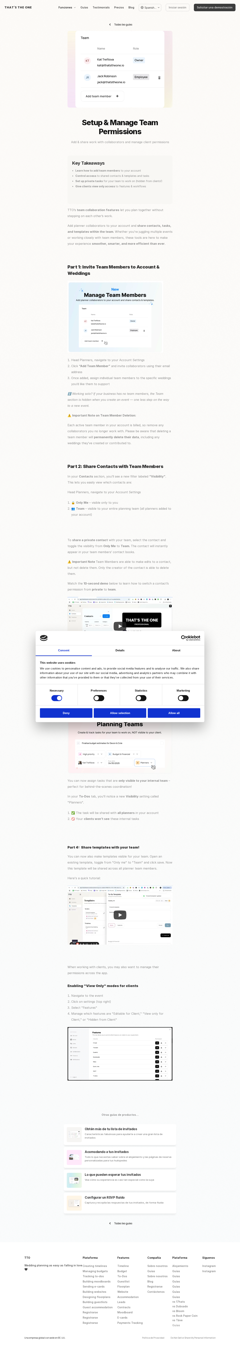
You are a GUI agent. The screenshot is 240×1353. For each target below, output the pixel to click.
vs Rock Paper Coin (185, 1315)
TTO (27, 1257)
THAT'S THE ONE (18, 7)
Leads (121, 1302)
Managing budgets (95, 1271)
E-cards (122, 1317)
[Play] (120, 626)
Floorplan (123, 1286)
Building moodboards (97, 1281)
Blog (131, 7)
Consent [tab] (63, 650)
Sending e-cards (94, 1286)
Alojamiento (180, 1265)
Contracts (123, 1307)
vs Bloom (178, 1311)
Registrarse (90, 1312)
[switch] (99, 698)
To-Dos (122, 1276)
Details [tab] (120, 650)
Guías (84, 7)
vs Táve (177, 1320)
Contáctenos (156, 1291)
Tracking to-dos (93, 1276)
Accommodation (128, 1297)
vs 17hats (178, 1301)
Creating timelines (95, 1265)
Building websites (94, 1291)
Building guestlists (95, 1302)
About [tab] (176, 650)
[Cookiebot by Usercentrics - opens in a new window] (183, 638)
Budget (122, 1271)
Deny (66, 713)
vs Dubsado (180, 1306)
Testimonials (101, 7)
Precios (119, 7)
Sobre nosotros (157, 1265)
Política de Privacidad (153, 1337)
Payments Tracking (130, 1322)
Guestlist (123, 1281)
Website (122, 1291)
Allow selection (120, 713)
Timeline (123, 1265)
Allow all (174, 713)
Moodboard (125, 1312)
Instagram (209, 1265)
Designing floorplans (96, 1297)
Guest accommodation (98, 1307)
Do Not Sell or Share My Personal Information (193, 1337)
